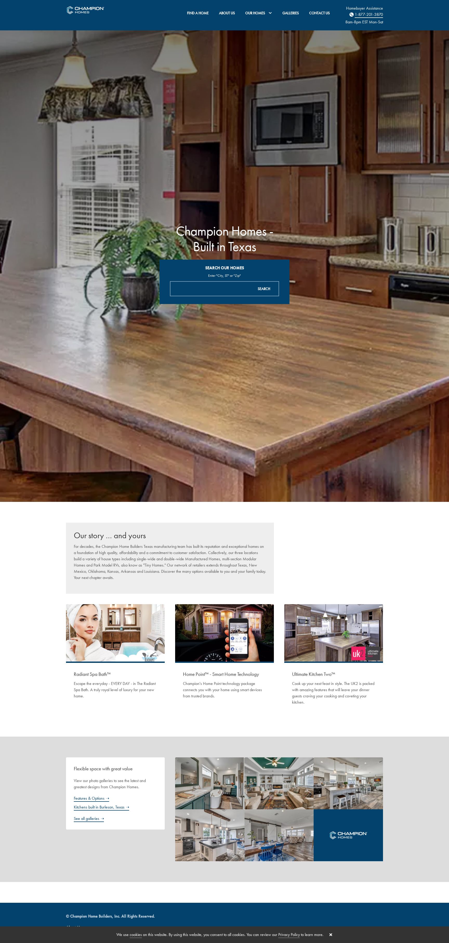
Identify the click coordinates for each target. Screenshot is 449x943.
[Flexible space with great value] (274, 809)
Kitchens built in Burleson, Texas (99, 807)
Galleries (290, 13)
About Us (227, 13)
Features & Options (89, 798)
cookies (136, 934)
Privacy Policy (289, 934)
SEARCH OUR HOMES (224, 268)
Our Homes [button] (255, 13)
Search (264, 288)
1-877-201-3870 (369, 14)
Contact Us (319, 13)
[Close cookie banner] (331, 935)
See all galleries (86, 818)
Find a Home (198, 13)
